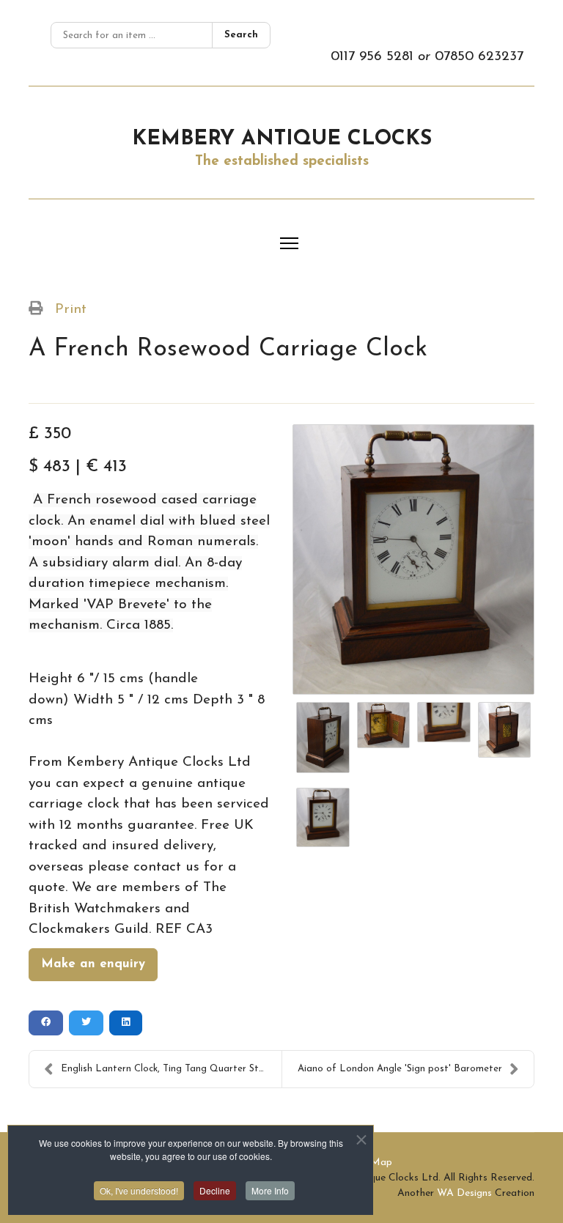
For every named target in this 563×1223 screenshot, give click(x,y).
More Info (270, 1190)
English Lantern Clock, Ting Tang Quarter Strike (167, 1069)
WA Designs (464, 1193)
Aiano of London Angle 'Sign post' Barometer (400, 1069)
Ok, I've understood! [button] (139, 1190)
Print (71, 310)
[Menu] (289, 243)
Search (241, 35)
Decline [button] (214, 1190)
